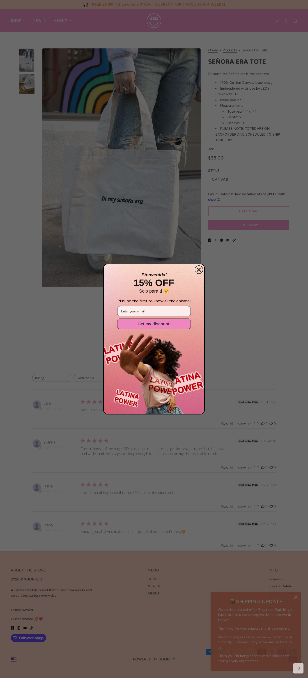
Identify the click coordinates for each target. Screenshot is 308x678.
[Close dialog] (199, 270)
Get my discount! (154, 324)
